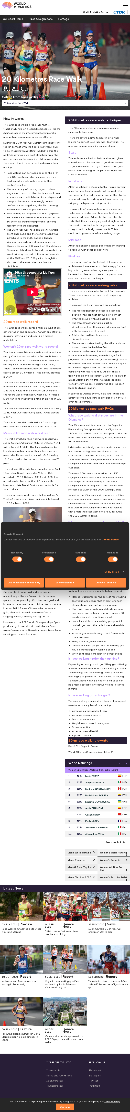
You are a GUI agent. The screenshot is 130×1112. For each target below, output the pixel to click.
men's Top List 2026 (79, 877)
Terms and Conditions (59, 1075)
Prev (119, 763)
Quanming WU (92, 814)
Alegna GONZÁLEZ (95, 782)
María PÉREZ (92, 776)
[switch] (49, 559)
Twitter (93, 1080)
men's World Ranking (79, 852)
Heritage (63, 18)
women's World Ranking (113, 852)
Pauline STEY (92, 821)
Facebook (95, 1070)
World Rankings (80, 763)
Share (6, 90)
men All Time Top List (80, 867)
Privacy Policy (54, 1085)
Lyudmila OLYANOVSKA (97, 801)
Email (23, 90)
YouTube (94, 1085)
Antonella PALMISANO (97, 827)
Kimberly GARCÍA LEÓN (98, 789)
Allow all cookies (106, 582)
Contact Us (53, 1070)
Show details (112, 571)
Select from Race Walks (20, 97)
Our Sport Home (13, 18)
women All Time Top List (111, 869)
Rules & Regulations (41, 18)
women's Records (110, 860)
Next (126, 763)
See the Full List (116, 842)
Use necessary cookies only (24, 582)
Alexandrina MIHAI (94, 834)
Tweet (14, 90)
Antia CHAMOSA (94, 808)
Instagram (95, 1075)
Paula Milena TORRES (96, 795)
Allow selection (65, 582)
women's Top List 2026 (113, 877)
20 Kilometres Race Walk (16, 103)
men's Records (76, 860)
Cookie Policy (110, 539)
